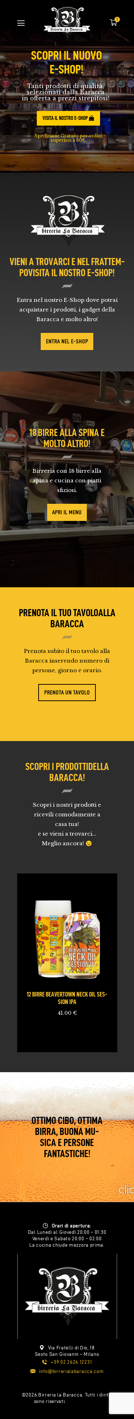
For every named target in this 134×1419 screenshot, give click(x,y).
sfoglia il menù (57, 1390)
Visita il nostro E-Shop (66, 118)
